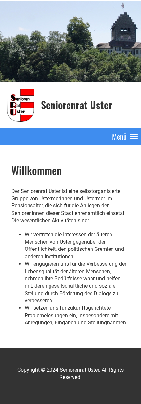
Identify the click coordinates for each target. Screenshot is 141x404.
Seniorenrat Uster (76, 105)
